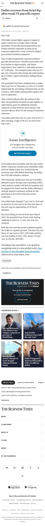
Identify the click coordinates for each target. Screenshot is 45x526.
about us (5, 510)
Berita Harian (14, 503)
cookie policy (15, 513)
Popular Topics (8, 382)
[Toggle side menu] (2, 3)
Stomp (33, 503)
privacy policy (25, 510)
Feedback (7, 273)
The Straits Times (8, 500)
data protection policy (27, 513)
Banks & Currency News (26, 382)
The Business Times (23, 500)
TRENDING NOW (9, 310)
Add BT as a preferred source (17, 26)
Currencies (7, 261)
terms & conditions (37, 510)
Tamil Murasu (25, 503)
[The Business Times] (20, 3)
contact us (12, 510)
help (18, 510)
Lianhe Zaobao (37, 500)
